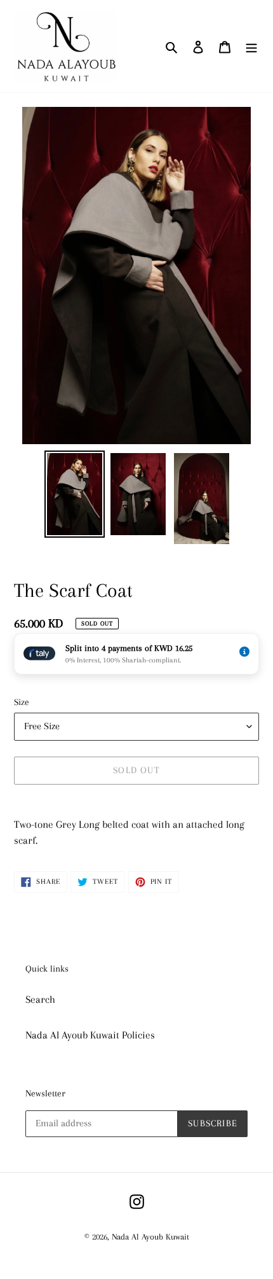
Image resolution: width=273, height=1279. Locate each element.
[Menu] (251, 46)
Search (40, 999)
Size (21, 702)
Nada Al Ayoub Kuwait (150, 1236)
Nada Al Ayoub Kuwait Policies (90, 1035)
